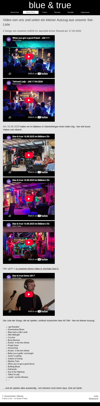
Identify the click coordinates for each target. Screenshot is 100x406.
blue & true (50, 5)
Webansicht (93, 398)
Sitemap (20, 396)
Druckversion (10, 396)
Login (96, 396)
